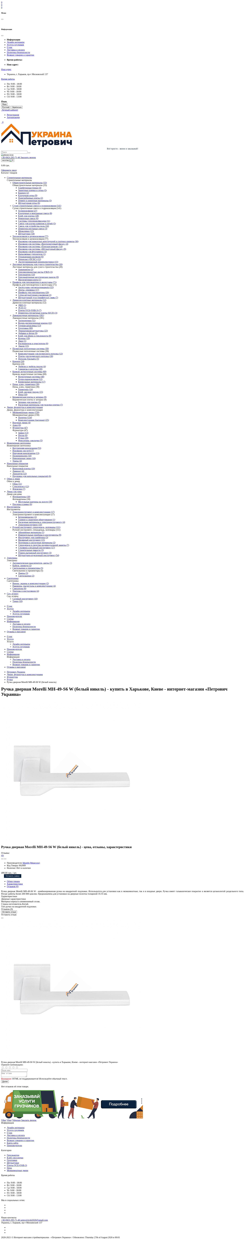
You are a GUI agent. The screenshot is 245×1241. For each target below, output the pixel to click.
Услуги (10, 608)
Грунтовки (12, 1160)
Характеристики (15, 884)
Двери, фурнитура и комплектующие (25, 674)
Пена (9, 1168)
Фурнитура (12, 677)
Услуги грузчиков (15, 45)
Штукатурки (13, 1163)
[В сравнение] (5, 858)
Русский (5, 107)
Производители (14, 616)
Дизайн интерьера (15, 42)
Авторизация (13, 117)
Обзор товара (13, 881)
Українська (16, 107)
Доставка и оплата (16, 50)
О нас (9, 47)
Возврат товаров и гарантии (20, 55)
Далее (5, 1081)
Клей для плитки (15, 1157)
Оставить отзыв (9, 912)
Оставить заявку (13, 876)
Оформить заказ (9, 170)
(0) (2, 855)
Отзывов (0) (12, 886)
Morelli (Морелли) (31, 863)
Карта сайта (12, 1143)
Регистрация (13, 115)
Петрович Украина (16, 672)
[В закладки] (2, 858)
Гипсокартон (13, 1155)
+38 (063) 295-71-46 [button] (11, 1220)
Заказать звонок (28, 157)
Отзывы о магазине (16, 631)
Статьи (10, 619)
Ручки (10, 679)
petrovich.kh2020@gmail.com (34, 1220)
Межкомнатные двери (17, 1170)
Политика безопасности (18, 52)
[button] (6, 69)
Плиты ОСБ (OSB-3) (17, 1165)
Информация (13, 621)
